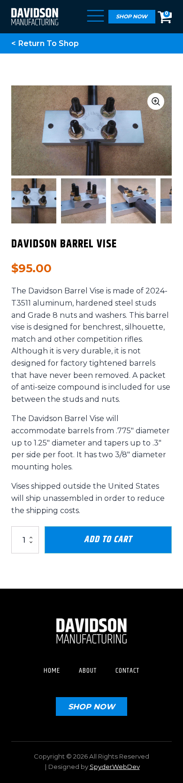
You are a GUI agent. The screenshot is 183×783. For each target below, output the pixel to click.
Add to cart (108, 539)
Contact (127, 670)
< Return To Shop (45, 43)
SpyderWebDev (115, 766)
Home (52, 670)
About (88, 670)
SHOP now (91, 706)
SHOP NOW (131, 16)
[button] (155, 101)
